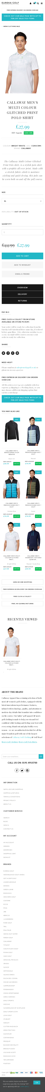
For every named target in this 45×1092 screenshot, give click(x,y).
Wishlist (6, 857)
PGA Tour (7, 930)
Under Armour (9, 882)
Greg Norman (9, 997)
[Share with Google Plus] (12, 353)
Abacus (6, 915)
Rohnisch (7, 893)
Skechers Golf (9, 897)
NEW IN (6, 825)
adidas (6, 886)
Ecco (5, 904)
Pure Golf (7, 923)
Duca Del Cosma (10, 978)
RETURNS (22, 301)
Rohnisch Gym (9, 1056)
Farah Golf (8, 937)
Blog (5, 821)
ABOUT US (7, 804)
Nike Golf (7, 956)
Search (6, 818)
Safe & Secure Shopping (13, 789)
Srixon (6, 963)
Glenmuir (7, 1034)
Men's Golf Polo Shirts (28, 742)
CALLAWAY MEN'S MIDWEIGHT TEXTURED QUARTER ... (33, 557)
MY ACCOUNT (8, 842)
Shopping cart (9, 853)
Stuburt (6, 1019)
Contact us (8, 829)
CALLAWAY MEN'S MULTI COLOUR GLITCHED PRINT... (11, 557)
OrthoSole (8, 971)
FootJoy (6, 1063)
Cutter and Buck (10, 1026)
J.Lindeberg (8, 919)
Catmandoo (8, 1037)
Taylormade (8, 1060)
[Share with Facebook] (8, 353)
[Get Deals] (41, 756)
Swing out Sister (10, 934)
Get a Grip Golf (9, 878)
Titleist (6, 945)
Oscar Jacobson (10, 982)
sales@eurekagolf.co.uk (26, 367)
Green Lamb (8, 889)
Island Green (9, 974)
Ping (5, 908)
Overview (22, 287)
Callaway (7, 941)
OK (37, 1083)
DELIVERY (22, 294)
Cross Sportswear (11, 993)
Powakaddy (8, 989)
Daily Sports (8, 1000)
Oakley (6, 1023)
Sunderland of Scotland (14, 1008)
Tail (5, 926)
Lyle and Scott (9, 1052)
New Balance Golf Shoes (13, 875)
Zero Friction (9, 1030)
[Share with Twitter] (3, 353)
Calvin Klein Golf (10, 949)
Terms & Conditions (11, 797)
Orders (6, 846)
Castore (6, 900)
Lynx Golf (7, 1015)
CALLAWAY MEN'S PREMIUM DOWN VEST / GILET (33, 452)
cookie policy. (24, 1086)
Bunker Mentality (10, 1045)
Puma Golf (8, 952)
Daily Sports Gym (10, 1012)
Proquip (6, 1041)
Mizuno (6, 1004)
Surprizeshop (9, 986)
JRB (4, 912)
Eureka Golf (8, 871)
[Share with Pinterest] (17, 353)
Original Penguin (10, 960)
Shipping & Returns (11, 793)
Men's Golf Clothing (10, 742)
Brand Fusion (9, 1049)
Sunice (6, 967)
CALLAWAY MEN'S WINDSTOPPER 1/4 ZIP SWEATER (11, 452)
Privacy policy (9, 800)
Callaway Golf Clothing (21, 737)
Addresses (7, 850)
